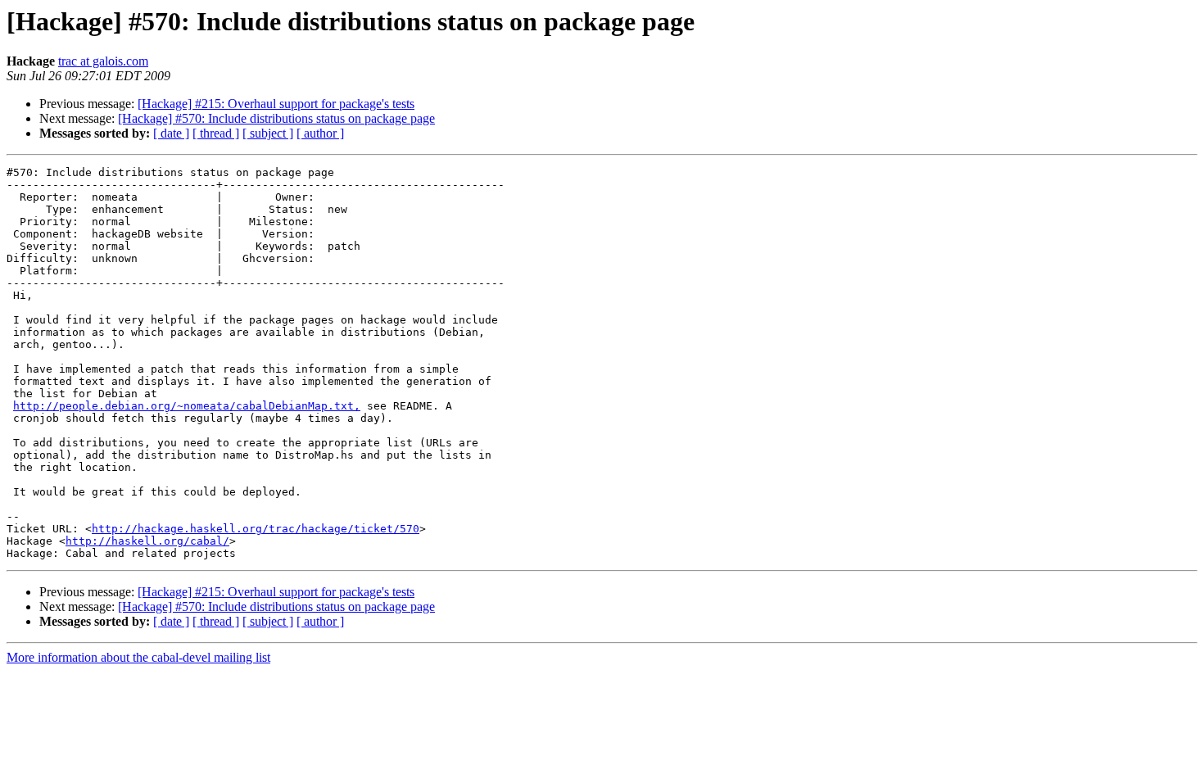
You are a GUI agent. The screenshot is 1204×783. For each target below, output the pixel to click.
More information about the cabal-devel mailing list (138, 657)
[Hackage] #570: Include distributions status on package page (276, 118)
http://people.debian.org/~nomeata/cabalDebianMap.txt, (186, 406)
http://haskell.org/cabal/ (147, 541)
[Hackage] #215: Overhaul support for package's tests (276, 104)
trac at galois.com (103, 61)
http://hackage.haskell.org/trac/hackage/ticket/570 (255, 529)
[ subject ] (267, 133)
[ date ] (171, 133)
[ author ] (320, 133)
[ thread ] (215, 133)
